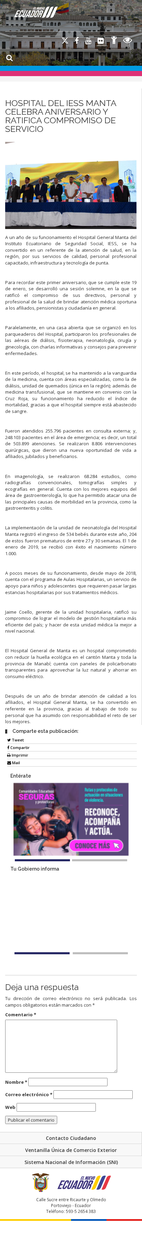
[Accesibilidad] (114, 41)
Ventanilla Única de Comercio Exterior (71, 1150)
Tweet (17, 739)
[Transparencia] (127, 41)
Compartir (19, 747)
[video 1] (42, 953)
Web (10, 1107)
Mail (15, 762)
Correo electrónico (28, 1094)
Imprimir (19, 755)
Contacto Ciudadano (71, 1138)
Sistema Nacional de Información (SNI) (71, 1162)
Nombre (16, 1082)
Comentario (20, 1014)
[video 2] (100, 953)
